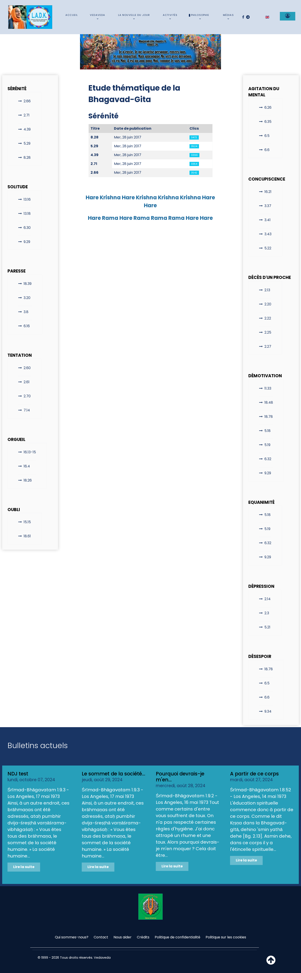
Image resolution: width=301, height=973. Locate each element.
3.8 (26, 311)
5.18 (267, 430)
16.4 (27, 466)
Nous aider (122, 937)
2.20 (267, 304)
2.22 (267, 318)
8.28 (27, 157)
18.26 (28, 480)
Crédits (143, 937)
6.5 (266, 135)
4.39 (27, 129)
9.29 (27, 241)
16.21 (267, 191)
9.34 (267, 711)
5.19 (267, 444)
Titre (95, 128)
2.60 (27, 367)
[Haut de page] (270, 962)
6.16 (27, 326)
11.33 (267, 388)
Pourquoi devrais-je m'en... (180, 776)
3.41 (267, 219)
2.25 (267, 332)
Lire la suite (23, 866)
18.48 (268, 402)
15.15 (27, 522)
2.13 (267, 290)
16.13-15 (30, 452)
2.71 (27, 115)
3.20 (27, 297)
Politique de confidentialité (177, 937)
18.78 (268, 416)
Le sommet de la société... (113, 773)
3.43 (267, 234)
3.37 (267, 205)
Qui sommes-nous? (71, 937)
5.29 (27, 143)
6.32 (267, 458)
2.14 (267, 598)
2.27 (267, 346)
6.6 (266, 149)
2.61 (27, 382)
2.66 (27, 101)
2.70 (27, 396)
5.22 (267, 248)
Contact (101, 937)
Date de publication (132, 128)
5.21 (267, 627)
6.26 (267, 107)
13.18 (27, 213)
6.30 (27, 227)
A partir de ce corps (254, 773)
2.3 (266, 613)
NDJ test (17, 773)
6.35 (267, 121)
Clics (194, 128)
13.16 (27, 199)
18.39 (28, 283)
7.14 (27, 410)
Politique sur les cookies (226, 937)
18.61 (27, 536)
